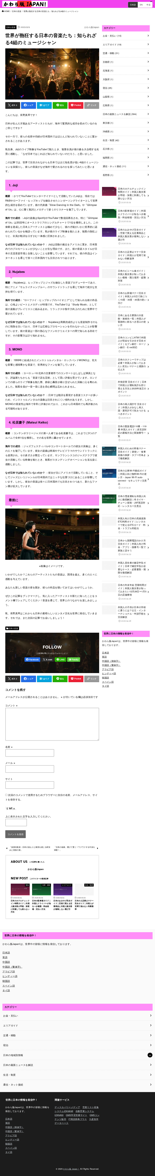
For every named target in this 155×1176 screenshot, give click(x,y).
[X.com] (47, 659)
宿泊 (107, 87)
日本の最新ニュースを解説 (120, 114)
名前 (9, 747)
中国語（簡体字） (111, 660)
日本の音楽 (16, 11)
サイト (9, 779)
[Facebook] (32, 659)
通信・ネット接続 (114, 166)
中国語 (6, 962)
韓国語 (105, 677)
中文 (149, 4)
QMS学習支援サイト (76, 1115)
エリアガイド (112, 44)
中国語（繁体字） (111, 665)
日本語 (133, 4)
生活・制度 (111, 140)
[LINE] (60, 659)
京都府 (108, 61)
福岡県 (108, 157)
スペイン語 (108, 681)
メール (10, 763)
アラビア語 (108, 669)
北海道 (108, 70)
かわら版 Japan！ (71, 1168)
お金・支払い (112, 35)
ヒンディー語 (109, 673)
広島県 (108, 105)
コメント (11, 705)
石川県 (108, 148)
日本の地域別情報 (13, 1055)
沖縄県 (108, 131)
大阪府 (108, 79)
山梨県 (108, 96)
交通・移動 (111, 53)
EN (141, 4)
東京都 (108, 122)
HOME (7, 11)
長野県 (108, 175)
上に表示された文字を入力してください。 (29, 816)
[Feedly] (73, 659)
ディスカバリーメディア (67, 1107)
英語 (104, 656)
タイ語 (105, 685)
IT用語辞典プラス (77, 1119)
